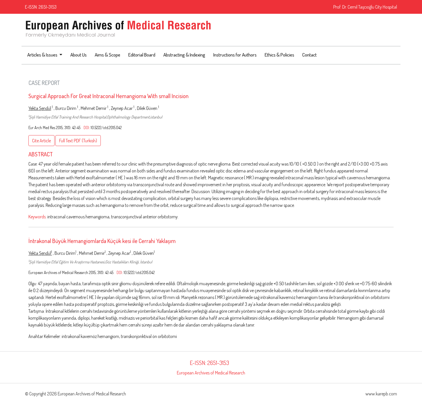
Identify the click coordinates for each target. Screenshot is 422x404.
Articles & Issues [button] (42, 55)
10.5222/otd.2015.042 (106, 127)
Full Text (78, 140)
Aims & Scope (107, 55)
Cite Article (41, 140)
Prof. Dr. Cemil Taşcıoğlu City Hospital (365, 7)
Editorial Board (141, 55)
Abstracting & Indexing (184, 55)
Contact (309, 55)
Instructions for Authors (235, 55)
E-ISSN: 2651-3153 (41, 7)
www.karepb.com (381, 394)
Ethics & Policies (279, 55)
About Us (78, 55)
